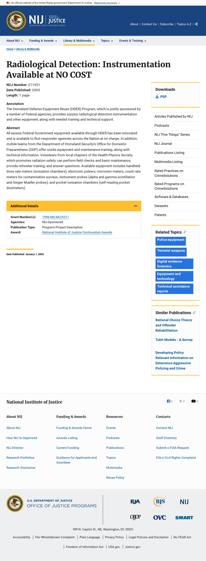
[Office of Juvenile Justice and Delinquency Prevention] (135, 521)
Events (111, 428)
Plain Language (90, 537)
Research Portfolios (20, 458)
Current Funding (67, 448)
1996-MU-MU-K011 (55, 217)
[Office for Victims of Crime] (159, 520)
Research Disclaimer (20, 467)
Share (199, 27)
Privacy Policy (114, 537)
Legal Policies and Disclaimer (149, 537)
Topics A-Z (184, 24)
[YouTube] (195, 404)
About (134, 24)
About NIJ (13, 428)
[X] (183, 404)
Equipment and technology (169, 276)
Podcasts (112, 438)
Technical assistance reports (173, 288)
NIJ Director (14, 448)
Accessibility (21, 537)
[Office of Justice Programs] (16, 21)
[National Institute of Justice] (184, 505)
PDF (163, 97)
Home (9, 49)
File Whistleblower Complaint (55, 537)
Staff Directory (166, 438)
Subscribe (166, 24)
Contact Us (149, 24)
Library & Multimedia (28, 49)
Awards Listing (66, 438)
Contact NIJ (164, 428)
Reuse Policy (115, 477)
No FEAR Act (182, 537)
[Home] (47, 20)
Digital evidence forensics (169, 263)
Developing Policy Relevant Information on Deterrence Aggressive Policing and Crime (174, 360)
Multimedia (114, 467)
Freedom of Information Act (84, 547)
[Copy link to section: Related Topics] (184, 232)
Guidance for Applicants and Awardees (76, 460)
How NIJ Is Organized (21, 438)
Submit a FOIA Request (172, 448)
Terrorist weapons (171, 250)
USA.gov (114, 547)
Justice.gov (132, 547)
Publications (115, 448)
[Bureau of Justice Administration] (135, 505)
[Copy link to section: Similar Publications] (193, 312)
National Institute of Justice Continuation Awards (77, 232)
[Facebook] (171, 404)
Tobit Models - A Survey (174, 340)
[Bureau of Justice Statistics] (159, 507)
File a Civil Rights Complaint (176, 458)
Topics (111, 458)
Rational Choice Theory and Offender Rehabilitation (174, 325)
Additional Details (24, 206)
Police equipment (170, 240)
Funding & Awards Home (74, 428)
